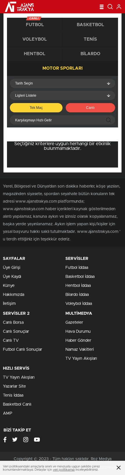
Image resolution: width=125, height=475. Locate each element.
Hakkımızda (13, 295)
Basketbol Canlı (17, 404)
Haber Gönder (78, 341)
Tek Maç (36, 108)
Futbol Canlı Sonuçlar (22, 350)
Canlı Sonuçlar (16, 332)
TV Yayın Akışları (81, 359)
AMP (7, 413)
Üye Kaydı (12, 277)
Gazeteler (74, 323)
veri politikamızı (64, 469)
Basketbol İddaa (79, 277)
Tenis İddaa (13, 395)
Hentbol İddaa (78, 286)
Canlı (90, 108)
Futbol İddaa (76, 268)
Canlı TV (11, 341)
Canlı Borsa (13, 323)
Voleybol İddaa (78, 304)
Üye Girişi (11, 268)
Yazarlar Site (14, 386)
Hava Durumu (78, 332)
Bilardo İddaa (77, 295)
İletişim (9, 304)
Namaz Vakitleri (79, 350)
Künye (9, 286)
